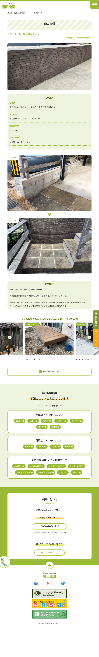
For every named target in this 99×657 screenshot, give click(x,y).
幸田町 (54, 446)
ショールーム (96, 339)
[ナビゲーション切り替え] (94, 4)
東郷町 (46, 421)
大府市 (62, 472)
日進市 (32, 421)
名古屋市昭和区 (44, 472)
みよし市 (60, 421)
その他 (69, 39)
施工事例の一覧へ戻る (51, 371)
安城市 (68, 446)
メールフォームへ (48, 552)
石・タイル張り (83, 39)
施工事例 (17, 13)
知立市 (54, 427)
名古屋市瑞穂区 (23, 472)
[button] (10, 337)
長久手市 (75, 421)
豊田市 (19, 421)
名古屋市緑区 (35, 466)
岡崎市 (27, 446)
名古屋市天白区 (55, 466)
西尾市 (41, 446)
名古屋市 (18, 466)
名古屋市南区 (75, 466)
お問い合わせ (96, 321)
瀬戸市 (41, 427)
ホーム (9, 13)
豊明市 (75, 472)
